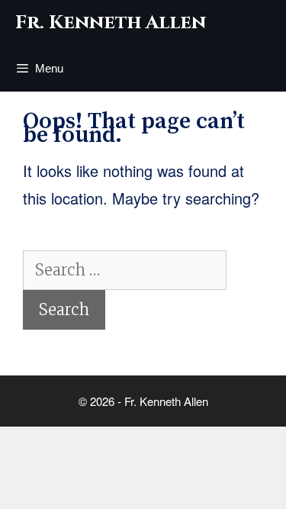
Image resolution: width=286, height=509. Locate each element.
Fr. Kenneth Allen (110, 22)
